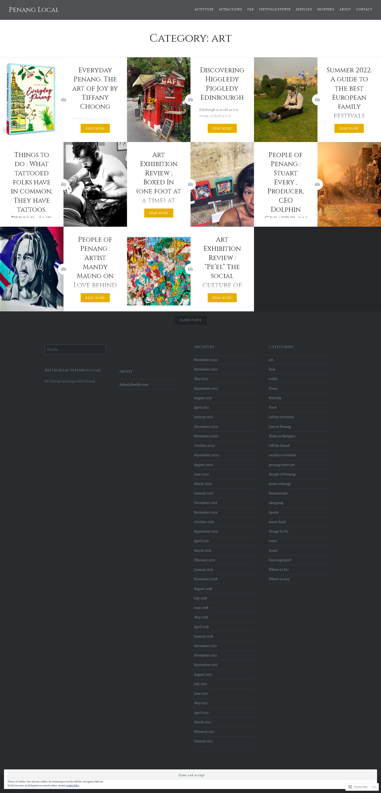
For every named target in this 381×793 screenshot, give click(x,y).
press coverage (280, 483)
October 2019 (204, 522)
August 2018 (203, 588)
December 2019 (205, 502)
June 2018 (201, 607)
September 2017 (206, 664)
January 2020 (204, 493)
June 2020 (201, 474)
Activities (204, 9)
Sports (274, 512)
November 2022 (206, 369)
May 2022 (201, 378)
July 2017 (200, 684)
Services (304, 9)
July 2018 (200, 598)
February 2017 (204, 731)
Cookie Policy (72, 785)
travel (273, 550)
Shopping (325, 9)
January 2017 (203, 741)
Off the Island (279, 445)
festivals (275, 398)
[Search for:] (75, 349)
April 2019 (201, 541)
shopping (276, 502)
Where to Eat (279, 569)
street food (277, 522)
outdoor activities (282, 455)
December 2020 (206, 426)
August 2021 (203, 398)
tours (273, 541)
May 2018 (201, 617)
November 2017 (205, 655)
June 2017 (201, 693)
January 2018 (203, 636)
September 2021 (206, 388)
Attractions (230, 9)
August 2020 (203, 464)
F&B (250, 9)
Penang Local (34, 10)
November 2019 (205, 512)
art (271, 359)
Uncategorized (280, 560)
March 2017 (202, 722)
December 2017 (205, 645)
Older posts (190, 320)
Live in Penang (280, 426)
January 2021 (203, 417)
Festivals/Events (275, 9)
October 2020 (204, 445)
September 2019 (206, 531)
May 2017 (201, 703)
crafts (273, 378)
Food (272, 407)
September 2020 (206, 455)
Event (273, 388)
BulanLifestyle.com (133, 384)
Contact (364, 9)
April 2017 (201, 712)
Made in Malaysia (282, 436)
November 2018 (205, 579)
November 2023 (205, 359)
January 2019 (203, 569)
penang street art (282, 464)
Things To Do (278, 531)
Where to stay (279, 579)
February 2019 (204, 560)
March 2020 (203, 483)
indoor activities (281, 417)
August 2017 (203, 674)
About (345, 9)
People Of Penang (282, 474)
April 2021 (201, 407)
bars (272, 369)
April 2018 (201, 627)
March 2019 (202, 550)
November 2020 (206, 436)
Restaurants (278, 493)
